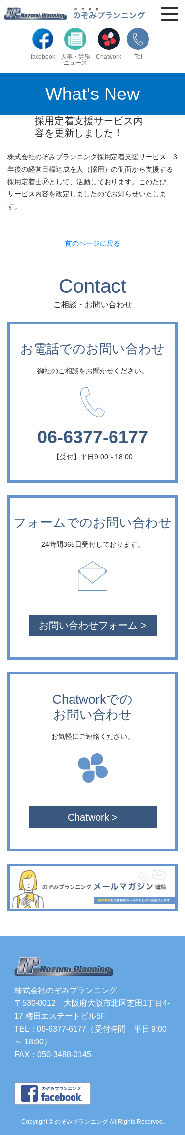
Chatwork (108, 56)
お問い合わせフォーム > (93, 625)
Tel (138, 56)
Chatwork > (93, 817)
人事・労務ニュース (75, 59)
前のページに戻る (92, 243)
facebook (43, 56)
